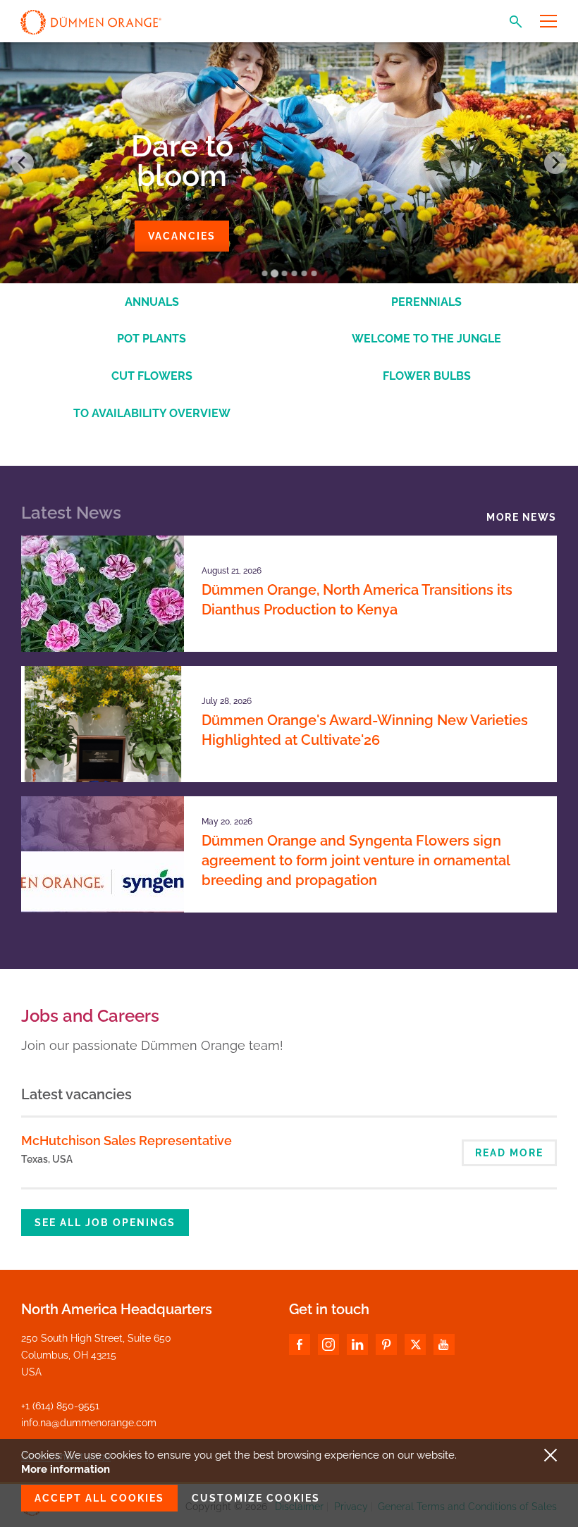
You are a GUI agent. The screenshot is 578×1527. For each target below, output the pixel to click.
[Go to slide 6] (313, 273)
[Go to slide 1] (264, 273)
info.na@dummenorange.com (88, 1422)
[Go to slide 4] (294, 273)
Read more (509, 1152)
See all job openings (105, 1222)
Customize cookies (256, 1498)
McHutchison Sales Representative (126, 1140)
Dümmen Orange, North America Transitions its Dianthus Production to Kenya (357, 599)
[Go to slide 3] (284, 273)
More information (65, 1469)
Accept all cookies (99, 1498)
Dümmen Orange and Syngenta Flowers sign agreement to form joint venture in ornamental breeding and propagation (356, 860)
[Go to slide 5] (304, 273)
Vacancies (182, 236)
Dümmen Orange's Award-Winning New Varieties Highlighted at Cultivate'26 (365, 730)
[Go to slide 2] (274, 273)
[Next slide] (555, 163)
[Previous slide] (22, 163)
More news (521, 517)
